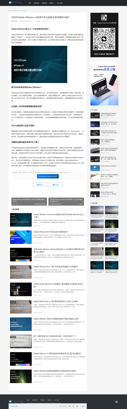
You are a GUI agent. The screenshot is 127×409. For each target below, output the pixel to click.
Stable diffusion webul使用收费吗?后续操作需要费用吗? (111, 271)
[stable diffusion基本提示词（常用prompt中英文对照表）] (95, 131)
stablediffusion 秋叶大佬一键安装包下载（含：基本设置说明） (109, 124)
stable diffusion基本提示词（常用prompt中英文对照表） (109, 132)
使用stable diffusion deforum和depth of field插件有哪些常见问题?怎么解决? (59, 250)
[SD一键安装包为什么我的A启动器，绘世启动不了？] (21, 341)
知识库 (51, 3)
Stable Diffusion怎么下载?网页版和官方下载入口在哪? (56, 301)
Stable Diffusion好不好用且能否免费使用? (51, 231)
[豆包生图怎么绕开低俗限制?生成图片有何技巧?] (95, 183)
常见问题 (37, 21)
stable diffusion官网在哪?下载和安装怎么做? (111, 230)
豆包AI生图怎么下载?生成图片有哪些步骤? (111, 243)
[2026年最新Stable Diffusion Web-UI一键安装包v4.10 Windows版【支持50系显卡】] (95, 113)
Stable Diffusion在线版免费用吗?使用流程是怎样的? (55, 371)
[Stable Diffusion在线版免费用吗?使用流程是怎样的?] (21, 376)
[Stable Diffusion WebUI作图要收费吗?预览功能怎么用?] (21, 324)
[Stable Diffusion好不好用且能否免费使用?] (21, 237)
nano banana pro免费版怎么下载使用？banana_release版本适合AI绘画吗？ (97, 243)
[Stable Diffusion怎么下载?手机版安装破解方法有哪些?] (21, 272)
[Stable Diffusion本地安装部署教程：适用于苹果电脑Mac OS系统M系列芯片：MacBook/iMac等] (95, 148)
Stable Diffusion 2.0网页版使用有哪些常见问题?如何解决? (57, 353)
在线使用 (36, 3)
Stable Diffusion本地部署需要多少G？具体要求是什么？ (97, 271)
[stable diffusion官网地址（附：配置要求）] (95, 140)
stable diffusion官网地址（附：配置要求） (108, 140)
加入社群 (59, 3)
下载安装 (44, 3)
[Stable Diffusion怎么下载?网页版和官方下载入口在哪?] (21, 307)
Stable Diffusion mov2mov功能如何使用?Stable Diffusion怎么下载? (59, 215)
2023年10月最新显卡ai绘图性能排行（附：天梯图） (109, 175)
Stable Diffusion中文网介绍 (108, 166)
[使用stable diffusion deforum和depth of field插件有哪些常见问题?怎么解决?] (21, 254)
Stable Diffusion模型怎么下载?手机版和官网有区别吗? (97, 216)
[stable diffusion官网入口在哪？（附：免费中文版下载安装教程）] (95, 157)
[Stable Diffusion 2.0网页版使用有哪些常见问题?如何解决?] (21, 359)
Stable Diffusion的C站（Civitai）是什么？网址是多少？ (109, 194)
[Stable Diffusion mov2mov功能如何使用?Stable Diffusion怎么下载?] (21, 220)
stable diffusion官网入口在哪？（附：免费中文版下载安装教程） (109, 159)
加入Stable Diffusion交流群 (48, 176)
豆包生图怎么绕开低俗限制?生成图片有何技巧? (109, 184)
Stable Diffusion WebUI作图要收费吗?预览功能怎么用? (56, 318)
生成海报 (64, 406)
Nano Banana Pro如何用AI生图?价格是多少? (97, 230)
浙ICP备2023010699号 (56, 403)
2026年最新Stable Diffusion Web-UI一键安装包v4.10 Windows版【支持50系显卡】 (109, 115)
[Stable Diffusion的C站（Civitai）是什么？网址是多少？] (95, 192)
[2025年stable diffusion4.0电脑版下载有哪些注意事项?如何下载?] (21, 289)
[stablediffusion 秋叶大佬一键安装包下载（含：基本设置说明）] (95, 122)
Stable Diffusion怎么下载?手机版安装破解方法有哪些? (56, 266)
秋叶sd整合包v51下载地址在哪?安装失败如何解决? (111, 257)
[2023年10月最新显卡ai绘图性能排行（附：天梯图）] (95, 175)
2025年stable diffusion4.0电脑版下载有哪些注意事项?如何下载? (58, 285)
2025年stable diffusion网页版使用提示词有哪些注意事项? (111, 216)
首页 (30, 3)
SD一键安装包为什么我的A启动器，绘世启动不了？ (55, 336)
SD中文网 (14, 21)
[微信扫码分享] (69, 406)
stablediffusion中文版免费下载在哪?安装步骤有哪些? (96, 257)
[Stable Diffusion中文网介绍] (95, 166)
